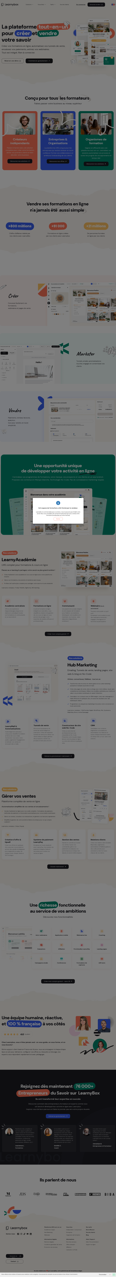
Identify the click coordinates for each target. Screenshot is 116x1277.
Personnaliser (102, 1274)
